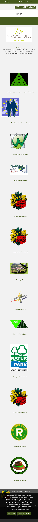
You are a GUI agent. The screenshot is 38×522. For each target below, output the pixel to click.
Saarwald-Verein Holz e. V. (20, 252)
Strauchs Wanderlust (20, 480)
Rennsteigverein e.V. (20, 446)
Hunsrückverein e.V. (20, 309)
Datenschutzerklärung (24, 513)
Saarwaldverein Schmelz (20, 413)
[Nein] (36, 506)
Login (8, 2)
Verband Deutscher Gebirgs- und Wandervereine (20, 92)
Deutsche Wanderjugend (20, 334)
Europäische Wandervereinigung (20, 123)
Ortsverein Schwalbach (20, 216)
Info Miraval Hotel (20, 48)
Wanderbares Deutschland (20, 154)
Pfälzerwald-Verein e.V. (20, 180)
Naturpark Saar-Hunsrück (20, 377)
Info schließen (11, 513)
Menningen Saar (20, 280)
